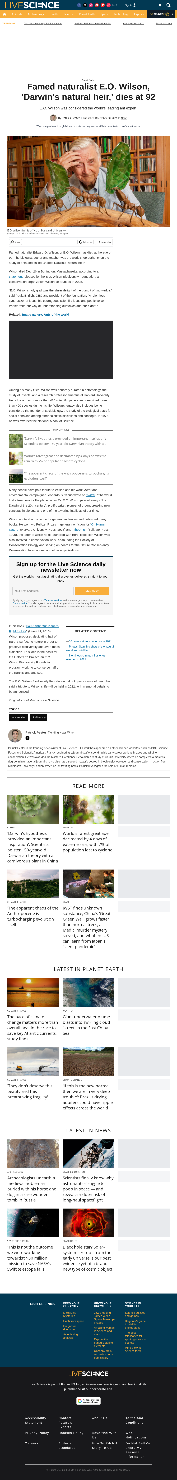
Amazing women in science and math (104, 1331)
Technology (121, 14)
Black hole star (164, 23)
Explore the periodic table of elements (104, 1342)
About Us (100, 1418)
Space (104, 14)
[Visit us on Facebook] (79, 5)
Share (17, 241)
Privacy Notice (19, 603)
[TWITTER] (28, 738)
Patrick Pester (71, 118)
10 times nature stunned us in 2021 (90, 641)
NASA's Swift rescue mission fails (92, 23)
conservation (18, 717)
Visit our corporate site (95, 1389)
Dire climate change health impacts (43, 23)
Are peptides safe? (133, 23)
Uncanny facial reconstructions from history (103, 1354)
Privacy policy (37, 1433)
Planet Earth (87, 14)
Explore (139, 14)
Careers (31, 1443)
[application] (61, 350)
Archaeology (36, 14)
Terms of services (53, 600)
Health (53, 14)
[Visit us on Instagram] (91, 5)
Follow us (87, 241)
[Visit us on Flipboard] (103, 5)
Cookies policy (71, 1433)
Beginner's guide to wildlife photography (135, 1324)
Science (68, 14)
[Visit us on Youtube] (97, 5)
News (124, 118)
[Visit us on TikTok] (108, 5)
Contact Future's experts (65, 1422)
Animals (17, 14)
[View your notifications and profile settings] (160, 5)
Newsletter (106, 241)
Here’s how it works (130, 126)
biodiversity (39, 717)
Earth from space (73, 1321)
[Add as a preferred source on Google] (88, 1401)
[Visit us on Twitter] (85, 5)
